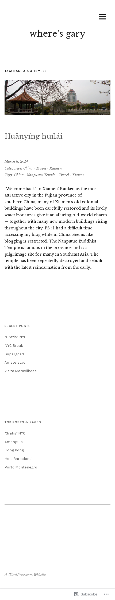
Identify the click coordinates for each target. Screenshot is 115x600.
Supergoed (14, 354)
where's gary (57, 33)
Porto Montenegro (21, 467)
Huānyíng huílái (34, 136)
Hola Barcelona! (18, 458)
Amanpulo (14, 442)
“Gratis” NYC (15, 337)
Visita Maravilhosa (21, 371)
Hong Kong (14, 450)
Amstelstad (15, 362)
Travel (41, 168)
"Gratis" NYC (15, 433)
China (28, 168)
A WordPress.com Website (25, 575)
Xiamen (55, 168)
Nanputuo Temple (41, 175)
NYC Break (14, 345)
